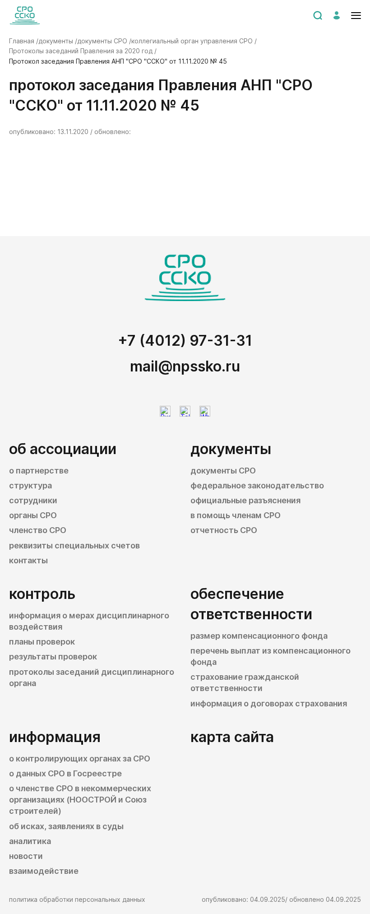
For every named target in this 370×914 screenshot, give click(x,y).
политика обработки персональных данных (77, 899)
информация (55, 737)
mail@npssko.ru (185, 366)
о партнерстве (39, 470)
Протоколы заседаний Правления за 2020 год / (83, 51)
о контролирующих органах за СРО (79, 758)
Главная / (23, 41)
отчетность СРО (223, 530)
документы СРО (223, 470)
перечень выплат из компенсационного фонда (270, 656)
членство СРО (37, 530)
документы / (57, 41)
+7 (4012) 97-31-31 (185, 340)
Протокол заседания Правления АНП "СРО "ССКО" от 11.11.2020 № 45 (118, 61)
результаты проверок (53, 656)
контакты (28, 560)
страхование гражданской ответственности (244, 682)
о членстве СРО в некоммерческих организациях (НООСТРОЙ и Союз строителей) (80, 800)
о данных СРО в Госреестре (65, 773)
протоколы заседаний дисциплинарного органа (91, 677)
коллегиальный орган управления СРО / (194, 41)
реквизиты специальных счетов (74, 545)
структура (30, 485)
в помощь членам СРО (235, 515)
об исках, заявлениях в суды (66, 826)
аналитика (30, 841)
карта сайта (232, 737)
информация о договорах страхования (268, 703)
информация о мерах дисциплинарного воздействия (89, 621)
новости (26, 856)
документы (230, 449)
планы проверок (42, 641)
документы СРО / (104, 41)
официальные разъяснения (245, 500)
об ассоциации (62, 449)
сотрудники (33, 500)
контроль (42, 594)
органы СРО (33, 515)
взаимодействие (44, 871)
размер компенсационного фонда (259, 635)
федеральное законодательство (257, 485)
